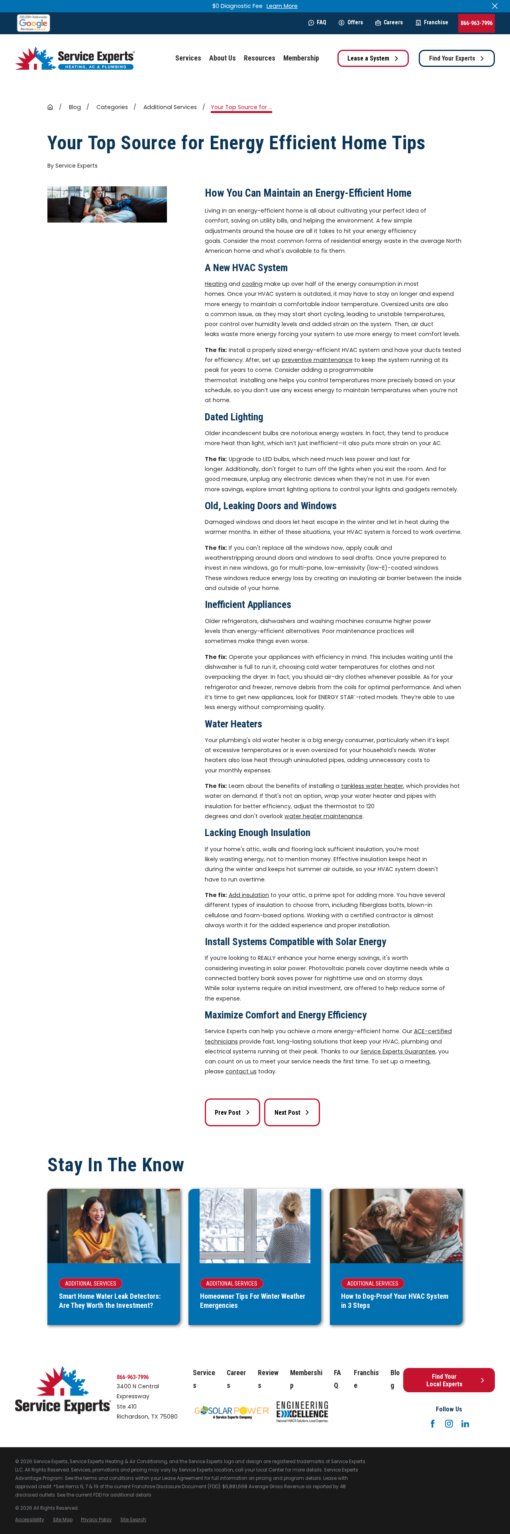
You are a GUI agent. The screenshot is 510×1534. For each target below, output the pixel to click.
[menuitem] (29, 1520)
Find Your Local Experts (444, 1380)
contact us (241, 1071)
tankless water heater (372, 786)
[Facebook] (433, 1424)
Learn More (282, 6)
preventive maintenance (317, 360)
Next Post (287, 1112)
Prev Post (228, 1112)
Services (204, 1379)
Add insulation (249, 895)
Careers (393, 22)
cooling (252, 284)
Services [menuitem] (188, 58)
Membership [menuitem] (301, 58)
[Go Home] (50, 107)
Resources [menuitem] (259, 58)
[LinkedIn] (465, 1424)
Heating (216, 284)
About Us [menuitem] (222, 58)
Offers (355, 22)
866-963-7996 (476, 23)
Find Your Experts (452, 58)
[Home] (75, 58)
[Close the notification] (495, 6)
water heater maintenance (323, 816)
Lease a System (368, 58)
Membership (306, 1379)
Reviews (268, 1379)
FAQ (321, 22)
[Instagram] (449, 1424)
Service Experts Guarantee (398, 1051)
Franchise (436, 22)
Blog (395, 1379)
